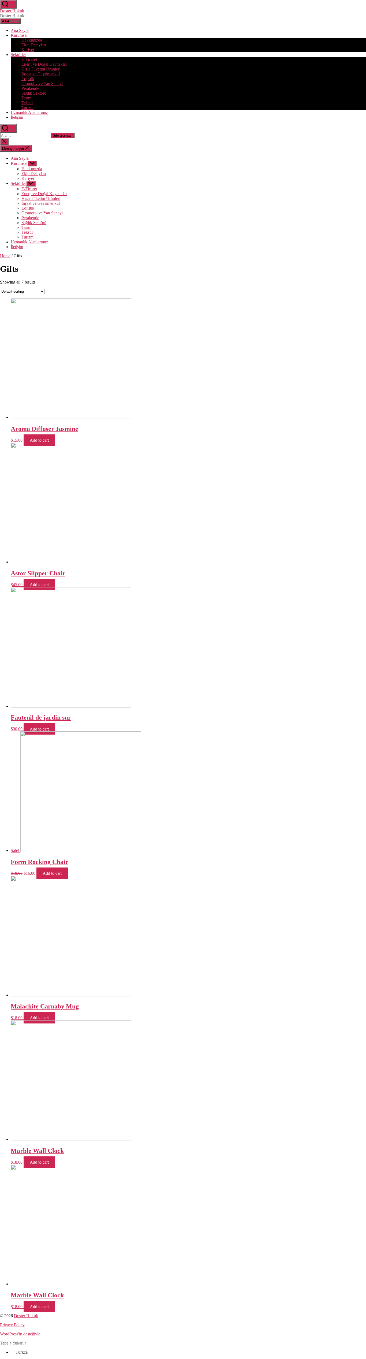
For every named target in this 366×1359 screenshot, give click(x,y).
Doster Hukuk (12, 11)
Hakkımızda (31, 40)
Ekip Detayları (33, 45)
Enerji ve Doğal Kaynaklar (44, 64)
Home (5, 256)
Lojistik (27, 78)
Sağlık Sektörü (33, 93)
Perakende (30, 88)
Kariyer (27, 49)
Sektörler (18, 54)
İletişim (17, 117)
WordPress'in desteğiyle (20, 1334)
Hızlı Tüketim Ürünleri (40, 69)
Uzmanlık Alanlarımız (29, 112)
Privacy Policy (12, 1325)
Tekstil (27, 102)
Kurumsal (19, 35)
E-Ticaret (29, 59)
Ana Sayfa (20, 30)
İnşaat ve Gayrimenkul (40, 74)
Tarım (26, 98)
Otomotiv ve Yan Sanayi (42, 83)
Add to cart (39, 440)
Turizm (27, 107)
